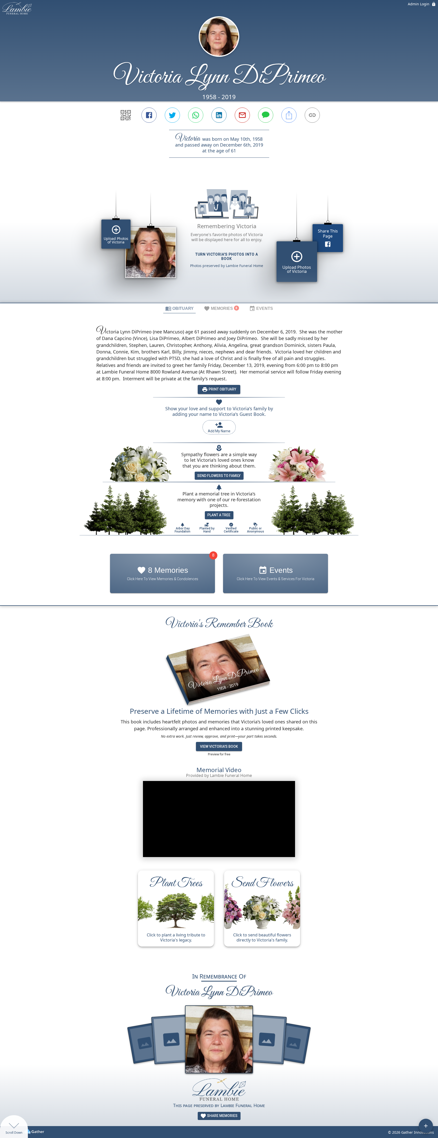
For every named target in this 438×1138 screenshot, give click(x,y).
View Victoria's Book (219, 746)
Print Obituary (222, 389)
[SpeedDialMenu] (426, 1126)
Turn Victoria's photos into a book (226, 256)
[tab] (179, 308)
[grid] (219, 239)
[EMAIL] (242, 115)
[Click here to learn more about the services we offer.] (219, 1089)
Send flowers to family (219, 476)
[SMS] (265, 115)
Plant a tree (218, 515)
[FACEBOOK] (149, 115)
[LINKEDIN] (219, 115)
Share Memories (222, 1116)
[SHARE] (289, 115)
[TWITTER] (172, 115)
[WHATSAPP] (195, 115)
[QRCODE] (125, 115)
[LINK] (312, 115)
